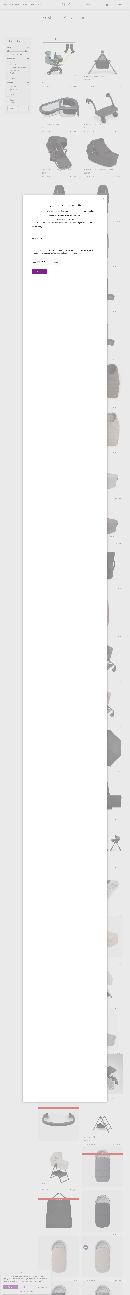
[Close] (103, 198)
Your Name (37, 227)
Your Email (37, 238)
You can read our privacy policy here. (68, 253)
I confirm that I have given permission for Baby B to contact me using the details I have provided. (63, 251)
